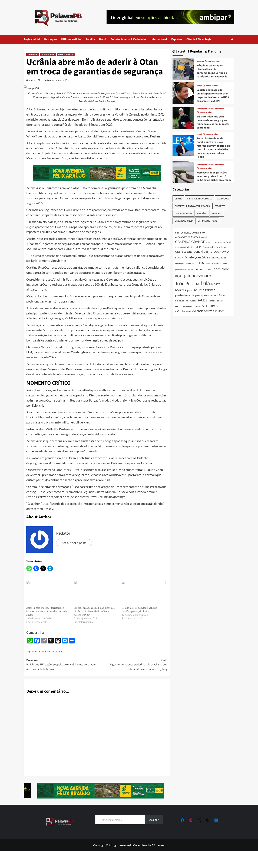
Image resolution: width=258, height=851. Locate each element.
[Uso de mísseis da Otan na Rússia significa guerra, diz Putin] (144, 593)
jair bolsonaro (197, 275)
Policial (216, 213)
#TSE (177, 233)
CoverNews (140, 845)
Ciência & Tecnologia (198, 39)
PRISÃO (218, 295)
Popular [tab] (195, 51)
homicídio (221, 269)
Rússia (50, 651)
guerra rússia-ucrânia (184, 269)
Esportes (176, 39)
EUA (200, 263)
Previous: (61, 664)
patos (189, 290)
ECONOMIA (221, 251)
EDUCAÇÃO (181, 257)
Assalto (204, 237)
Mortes (180, 290)
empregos (179, 263)
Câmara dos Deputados (215, 247)
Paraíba (90, 39)
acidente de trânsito (193, 232)
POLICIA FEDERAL (205, 290)
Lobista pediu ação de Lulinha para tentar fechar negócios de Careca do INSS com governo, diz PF (213, 95)
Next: (138, 664)
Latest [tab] (180, 51)
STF (205, 306)
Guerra (36, 651)
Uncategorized (184, 220)
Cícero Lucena (183, 251)
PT (224, 295)
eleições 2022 (200, 257)
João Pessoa (187, 283)
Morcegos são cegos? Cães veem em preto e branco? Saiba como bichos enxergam (214, 176)
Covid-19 (196, 247)
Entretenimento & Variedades (128, 39)
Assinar (154, 819)
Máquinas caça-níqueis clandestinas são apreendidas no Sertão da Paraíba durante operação (212, 71)
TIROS (213, 306)
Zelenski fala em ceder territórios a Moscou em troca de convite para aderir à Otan (48, 611)
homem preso (203, 269)
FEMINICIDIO (212, 263)
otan (43, 651)
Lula (205, 283)
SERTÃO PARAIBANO (184, 306)
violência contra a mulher (208, 311)
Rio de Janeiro (181, 300)
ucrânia (59, 651)
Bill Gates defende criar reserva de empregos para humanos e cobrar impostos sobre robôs (213, 122)
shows (197, 306)
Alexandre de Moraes (187, 236)
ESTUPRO (190, 263)
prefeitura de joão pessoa (193, 295)
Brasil (102, 39)
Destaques (50, 39)
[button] (232, 39)
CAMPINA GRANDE (190, 242)
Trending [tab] (214, 51)
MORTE (215, 284)
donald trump (203, 251)
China (208, 242)
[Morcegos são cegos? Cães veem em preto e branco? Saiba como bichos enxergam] (183, 171)
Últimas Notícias (71, 39)
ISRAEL (179, 276)
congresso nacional (222, 242)
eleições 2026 (219, 257)
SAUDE (202, 300)
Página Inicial (32, 39)
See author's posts (74, 543)
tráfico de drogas (183, 311)
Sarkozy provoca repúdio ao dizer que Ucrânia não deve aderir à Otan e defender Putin (94, 611)
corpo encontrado (182, 247)
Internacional (159, 39)
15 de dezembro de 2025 (52, 80)
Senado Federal (216, 300)
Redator (33, 80)
